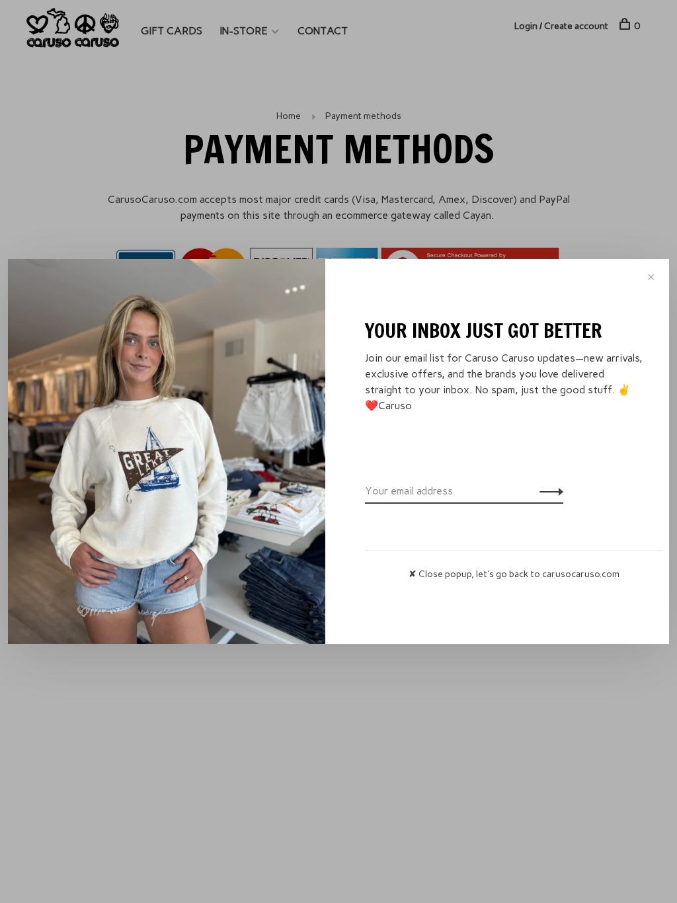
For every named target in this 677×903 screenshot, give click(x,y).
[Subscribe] (547, 491)
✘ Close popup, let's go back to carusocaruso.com (514, 574)
